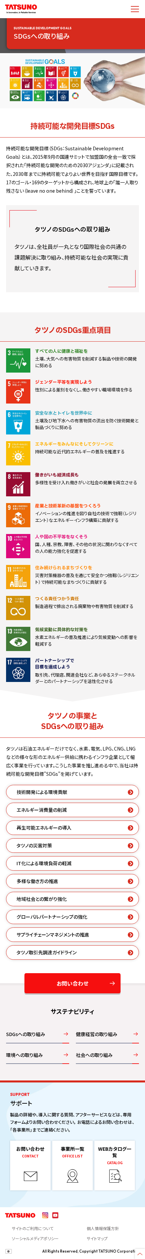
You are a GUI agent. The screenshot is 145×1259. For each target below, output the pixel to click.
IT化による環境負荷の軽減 (44, 863)
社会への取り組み (94, 1055)
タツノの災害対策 (34, 845)
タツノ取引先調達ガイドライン (47, 952)
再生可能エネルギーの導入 (44, 827)
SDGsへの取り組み (25, 1034)
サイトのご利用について (32, 1228)
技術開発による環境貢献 (42, 792)
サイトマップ (97, 1238)
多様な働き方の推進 (37, 881)
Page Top (140, 1254)
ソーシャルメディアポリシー (35, 1238)
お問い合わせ (72, 983)
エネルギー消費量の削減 (42, 809)
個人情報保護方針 (103, 1228)
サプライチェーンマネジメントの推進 (53, 934)
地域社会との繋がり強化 (42, 898)
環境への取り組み (24, 1055)
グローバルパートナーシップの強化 (52, 916)
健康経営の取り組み (96, 1034)
